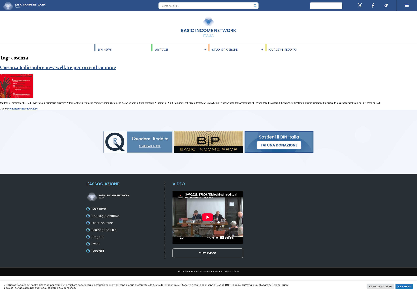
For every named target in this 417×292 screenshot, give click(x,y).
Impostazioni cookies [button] (380, 286)
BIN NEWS (105, 49)
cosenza (21, 108)
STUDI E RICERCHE (225, 49)
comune (12, 108)
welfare (33, 108)
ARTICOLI (161, 49)
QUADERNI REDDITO (283, 49)
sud (27, 108)
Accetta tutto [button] (404, 286)
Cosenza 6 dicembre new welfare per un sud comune (58, 67)
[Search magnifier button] (255, 5)
